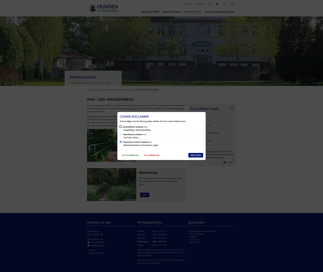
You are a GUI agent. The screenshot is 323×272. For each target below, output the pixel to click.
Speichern (196, 155)
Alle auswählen (130, 155)
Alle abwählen (151, 155)
